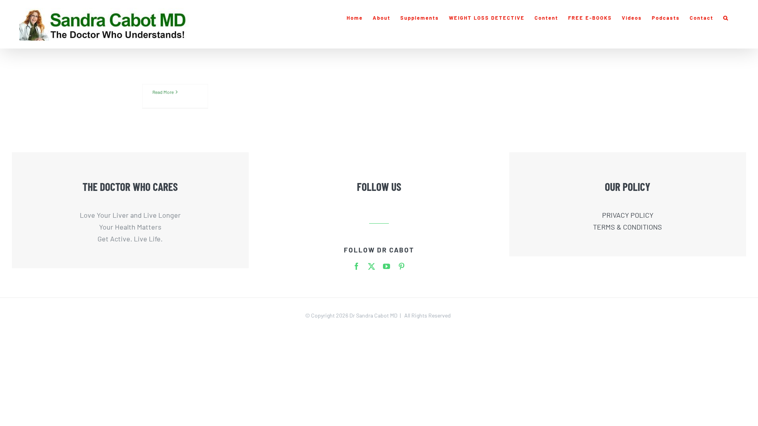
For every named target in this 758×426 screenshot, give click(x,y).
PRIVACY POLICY (627, 215)
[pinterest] (401, 266)
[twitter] (371, 266)
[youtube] (386, 266)
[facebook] (356, 266)
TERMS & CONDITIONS (627, 226)
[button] (726, 18)
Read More (163, 92)
